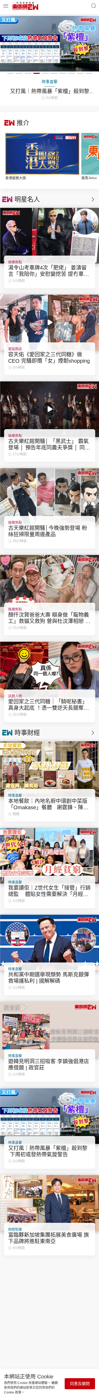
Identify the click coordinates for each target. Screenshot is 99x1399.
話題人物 (15, 696)
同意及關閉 (80, 1383)
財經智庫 (15, 1229)
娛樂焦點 (15, 262)
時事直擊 (15, 795)
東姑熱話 (15, 349)
